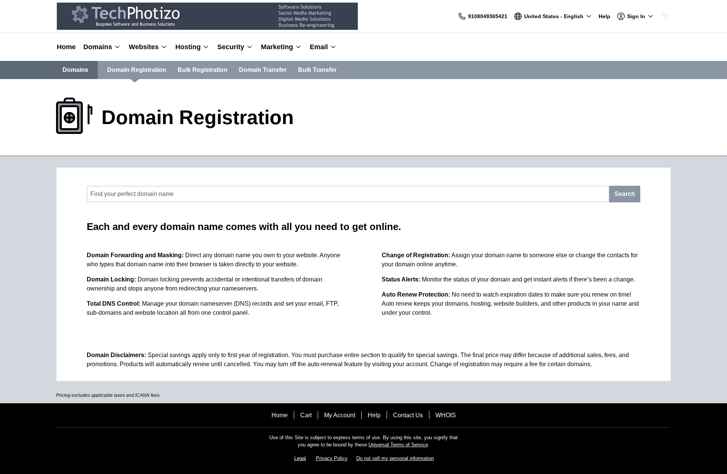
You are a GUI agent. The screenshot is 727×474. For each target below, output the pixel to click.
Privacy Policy (332, 458)
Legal (300, 458)
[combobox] (347, 194)
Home (279, 415)
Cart (306, 415)
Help (374, 415)
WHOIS (445, 415)
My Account (339, 415)
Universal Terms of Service (398, 445)
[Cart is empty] (665, 16)
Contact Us (408, 415)
